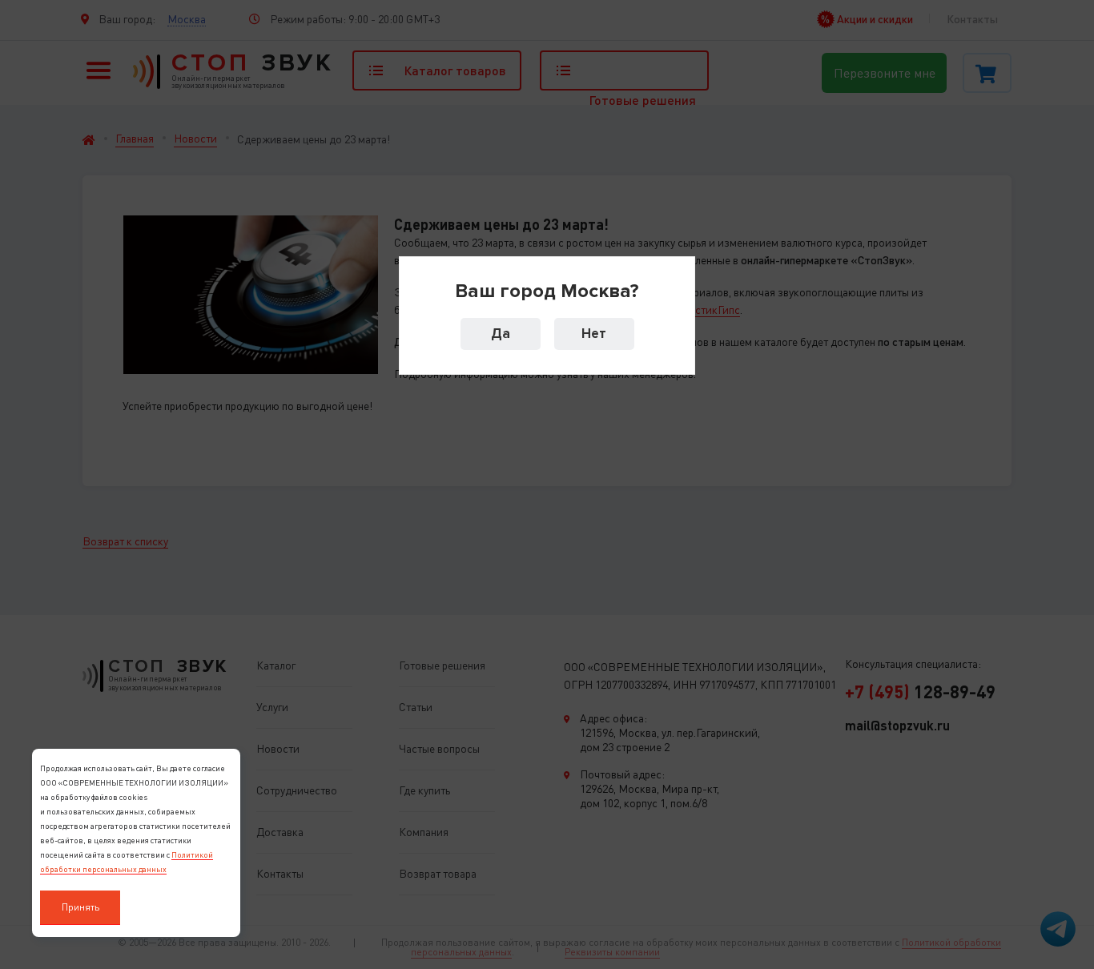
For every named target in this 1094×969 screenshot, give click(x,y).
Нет (593, 333)
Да (500, 333)
